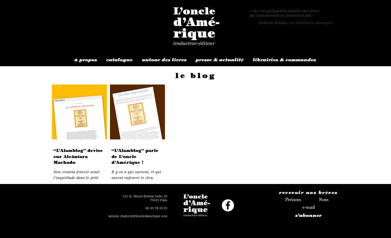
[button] (86, 60)
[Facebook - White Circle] (228, 205)
